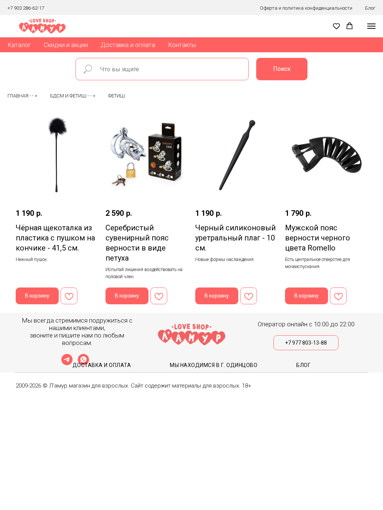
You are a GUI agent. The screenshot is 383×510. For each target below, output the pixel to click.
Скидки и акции (66, 45)
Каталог (19, 45)
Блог (370, 8)
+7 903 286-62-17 (25, 8)
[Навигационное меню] (371, 26)
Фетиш (116, 96)
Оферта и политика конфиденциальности (306, 8)
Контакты (182, 45)
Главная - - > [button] (22, 96)
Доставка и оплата (128, 45)
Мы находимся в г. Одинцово (213, 365)
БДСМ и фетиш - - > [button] (72, 96)
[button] (336, 25)
